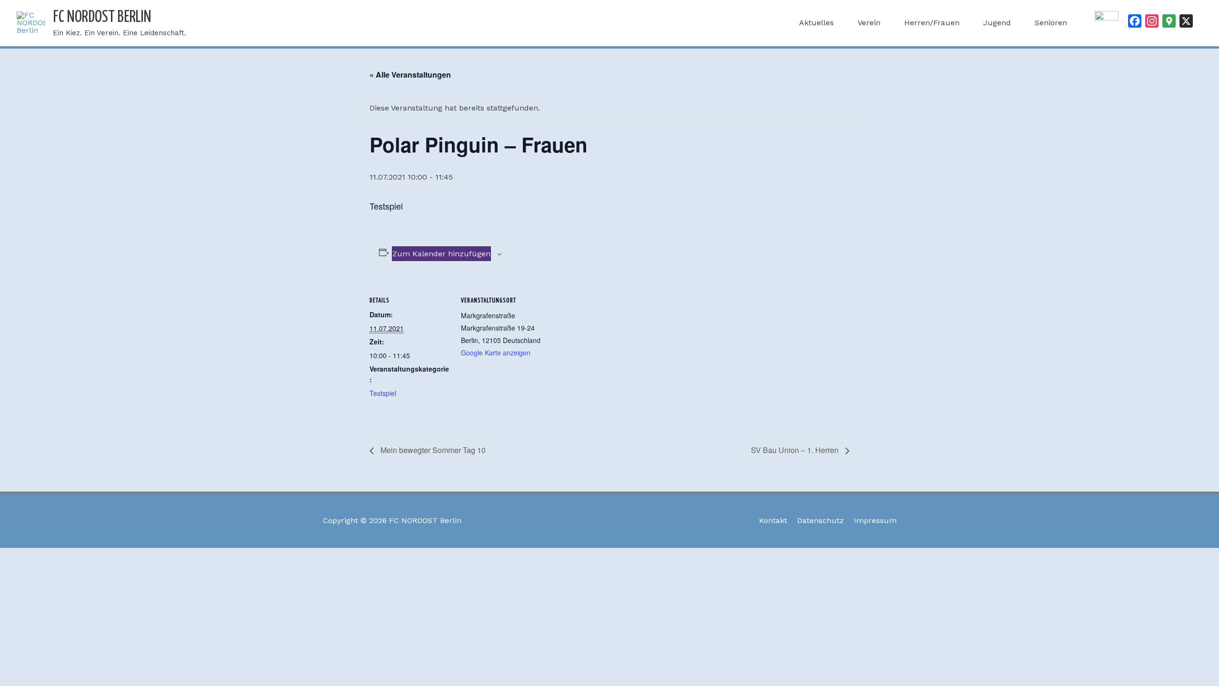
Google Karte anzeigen (495, 352)
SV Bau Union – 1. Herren (795, 449)
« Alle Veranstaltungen (410, 74)
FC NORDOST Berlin (102, 17)
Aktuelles (816, 22)
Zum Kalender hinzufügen (441, 253)
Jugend (997, 22)
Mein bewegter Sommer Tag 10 (432, 449)
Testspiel (383, 393)
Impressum (875, 520)
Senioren (1051, 22)
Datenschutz (820, 520)
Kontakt (773, 520)
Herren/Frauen (931, 22)
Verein (869, 22)
